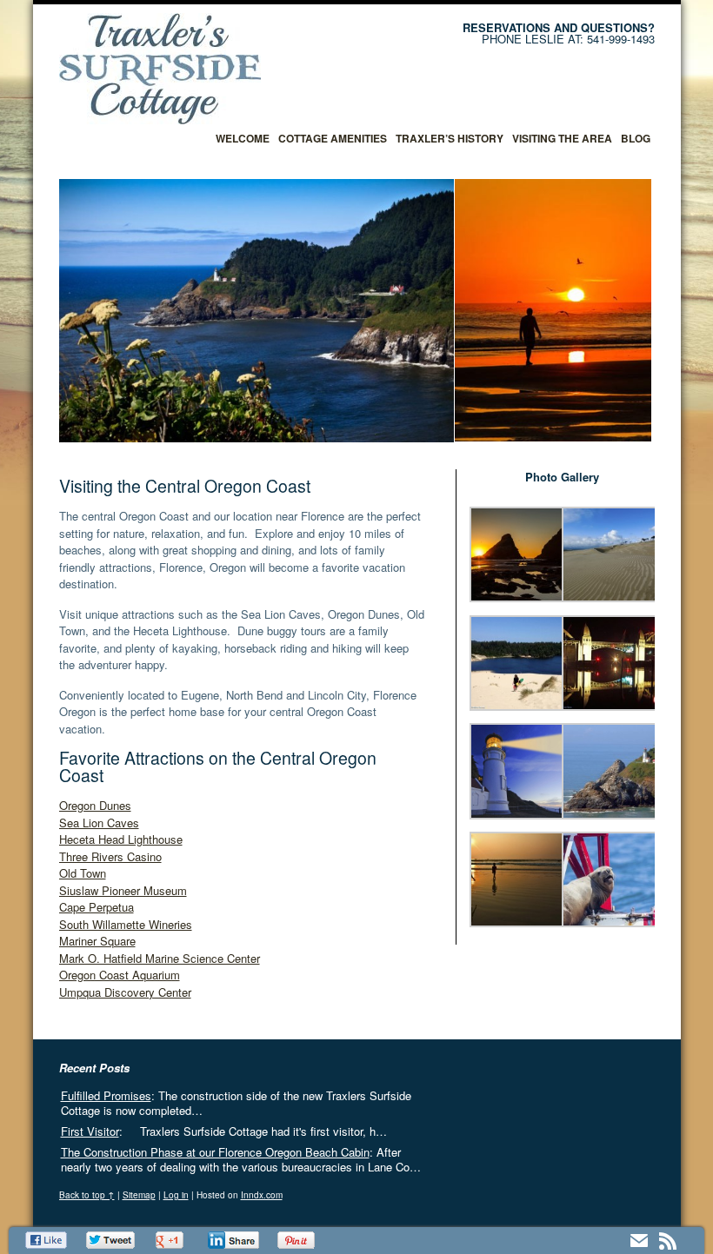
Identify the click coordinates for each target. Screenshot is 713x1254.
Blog (635, 138)
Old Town (82, 873)
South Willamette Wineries (125, 924)
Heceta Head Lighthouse (121, 839)
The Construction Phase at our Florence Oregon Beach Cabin (215, 1152)
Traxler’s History (449, 138)
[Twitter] (111, 1240)
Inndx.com (262, 1195)
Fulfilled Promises (106, 1095)
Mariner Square (97, 940)
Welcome (243, 138)
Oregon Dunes (95, 805)
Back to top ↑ (87, 1195)
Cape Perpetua (96, 907)
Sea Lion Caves (99, 822)
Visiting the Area (562, 138)
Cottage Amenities (332, 138)
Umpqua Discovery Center (125, 992)
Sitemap (139, 1195)
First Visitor (90, 1131)
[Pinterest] (298, 1240)
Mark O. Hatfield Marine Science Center (159, 958)
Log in (176, 1195)
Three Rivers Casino (110, 856)
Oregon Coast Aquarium (119, 974)
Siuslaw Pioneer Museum (123, 890)
